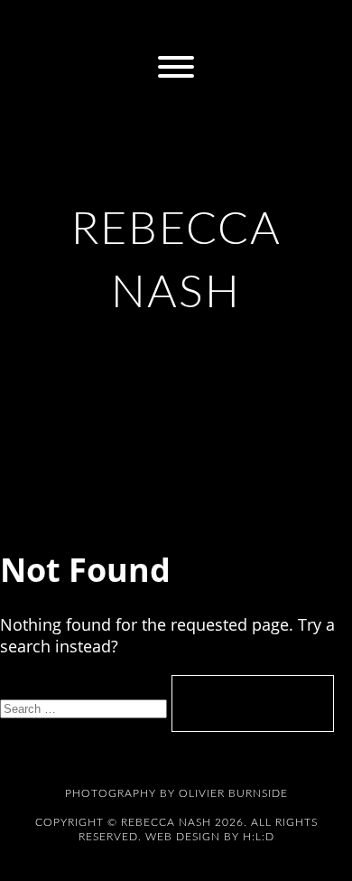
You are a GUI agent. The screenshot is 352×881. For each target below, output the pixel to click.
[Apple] (196, 24)
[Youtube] (315, 24)
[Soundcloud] (275, 24)
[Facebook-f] (76, 24)
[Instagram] (37, 24)
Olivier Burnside (233, 793)
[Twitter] (116, 24)
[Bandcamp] (156, 24)
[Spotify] (235, 24)
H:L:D (258, 836)
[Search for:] (85, 706)
